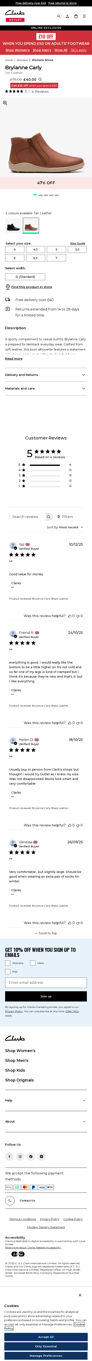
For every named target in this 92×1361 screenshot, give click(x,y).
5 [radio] (56, 249)
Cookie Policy (73, 1219)
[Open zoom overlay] (5, 103)
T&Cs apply (78, 50)
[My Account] (67, 16)
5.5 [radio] (77, 249)
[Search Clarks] (58, 16)
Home (9, 60)
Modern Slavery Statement (46, 1227)
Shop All (60, 50)
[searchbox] (27, 516)
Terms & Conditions (22, 1219)
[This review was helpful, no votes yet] (69, 616)
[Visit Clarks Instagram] (20, 1156)
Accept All (46, 1337)
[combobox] (65, 527)
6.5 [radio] (35, 258)
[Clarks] (15, 16)
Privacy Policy (49, 1219)
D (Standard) (25, 277)
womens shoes (42, 60)
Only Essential (46, 1346)
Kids (14, 971)
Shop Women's (18, 50)
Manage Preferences (46, 1355)
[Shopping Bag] (75, 16)
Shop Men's (42, 50)
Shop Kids (15, 1070)
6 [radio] (15, 258)
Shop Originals (19, 1080)
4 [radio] (15, 249)
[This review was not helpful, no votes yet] (77, 616)
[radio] (13, 232)
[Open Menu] (84, 16)
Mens (40, 963)
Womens (17, 963)
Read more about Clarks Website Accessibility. (33, 1247)
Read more (13, 359)
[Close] (80, 1295)
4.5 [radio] (35, 249)
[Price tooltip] (40, 79)
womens (22, 60)
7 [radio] (56, 258)
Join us (46, 996)
